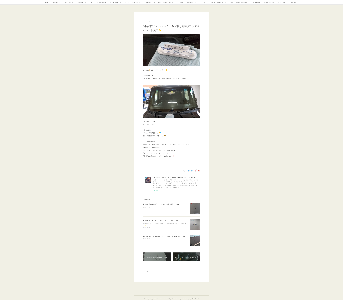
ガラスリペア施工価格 (269, 2)
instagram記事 (256, 2)
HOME (46, 2)
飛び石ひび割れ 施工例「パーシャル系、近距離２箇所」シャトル (161, 204)
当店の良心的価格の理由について (219, 2)
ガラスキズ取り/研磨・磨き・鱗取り (134, 2)
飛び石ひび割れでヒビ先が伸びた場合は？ (288, 2)
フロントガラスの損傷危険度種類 (98, 2)
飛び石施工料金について (116, 2)
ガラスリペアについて (69, 2)
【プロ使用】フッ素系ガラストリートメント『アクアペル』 (192, 2)
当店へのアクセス (150, 2)
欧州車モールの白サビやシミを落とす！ (239, 2)
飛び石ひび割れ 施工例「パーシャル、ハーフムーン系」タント (160, 220)
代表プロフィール (56, 2)
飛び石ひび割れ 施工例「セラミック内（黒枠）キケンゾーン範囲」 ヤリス (165, 236)
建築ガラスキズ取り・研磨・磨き (166, 2)
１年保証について (82, 2)
